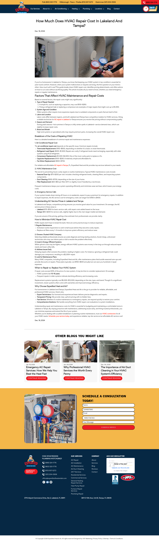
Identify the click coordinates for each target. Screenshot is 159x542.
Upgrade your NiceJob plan (120, 468)
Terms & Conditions (116, 538)
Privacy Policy (97, 538)
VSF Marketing (87, 538)
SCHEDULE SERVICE (108, 427)
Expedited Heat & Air (54, 538)
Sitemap (106, 538)
